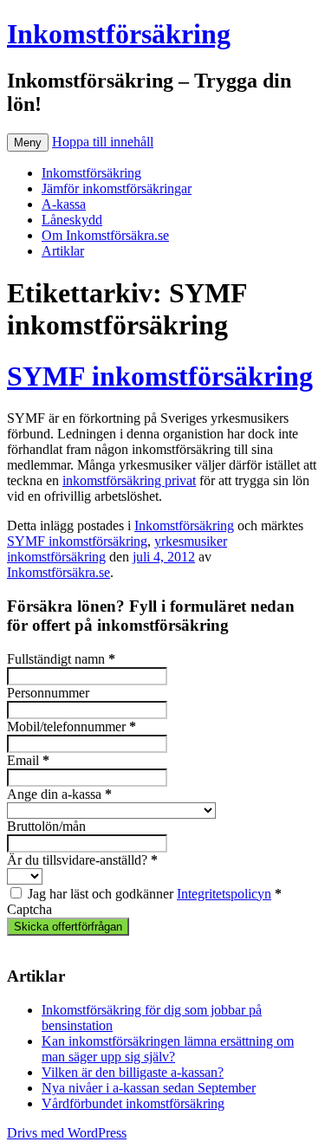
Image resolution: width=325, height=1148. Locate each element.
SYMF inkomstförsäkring (160, 376)
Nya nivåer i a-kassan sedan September (149, 1087)
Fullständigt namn (61, 659)
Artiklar (63, 250)
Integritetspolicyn (224, 893)
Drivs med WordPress (67, 1132)
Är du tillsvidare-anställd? (82, 860)
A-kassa (64, 204)
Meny (28, 142)
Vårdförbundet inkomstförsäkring (133, 1103)
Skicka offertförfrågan (68, 926)
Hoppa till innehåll (102, 141)
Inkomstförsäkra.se (58, 572)
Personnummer (48, 692)
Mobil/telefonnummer (71, 726)
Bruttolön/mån (46, 826)
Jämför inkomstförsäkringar (117, 188)
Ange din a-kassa (59, 794)
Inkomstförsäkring (119, 33)
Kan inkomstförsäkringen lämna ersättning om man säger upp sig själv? (168, 1049)
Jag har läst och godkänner (155, 893)
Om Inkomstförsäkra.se (105, 235)
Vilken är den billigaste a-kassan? (133, 1072)
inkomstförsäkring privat (129, 480)
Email (28, 760)
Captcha (29, 909)
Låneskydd (72, 219)
